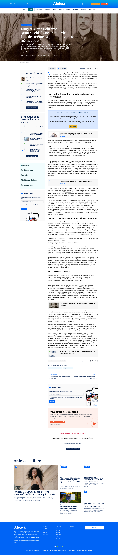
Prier (30, 9)
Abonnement (59, 534)
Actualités (61, 9)
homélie (85, 290)
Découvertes (75, 9)
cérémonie (80, 83)
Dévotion (29, 22)
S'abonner (94, 527)
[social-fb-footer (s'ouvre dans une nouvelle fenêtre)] (57, 546)
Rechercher (30, 4)
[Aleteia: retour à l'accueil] (59, 3)
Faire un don (73, 126)
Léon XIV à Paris (92, 9)
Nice (86, 491)
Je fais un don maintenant (56, 421)
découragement (71, 207)
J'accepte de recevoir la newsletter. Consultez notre (66, 398)
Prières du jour (27, 185)
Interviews (47, 9)
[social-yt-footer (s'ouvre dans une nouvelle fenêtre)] (55, 546)
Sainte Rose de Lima (63, 6)
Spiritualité (83, 9)
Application (58, 530)
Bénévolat (87, 466)
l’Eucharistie (63, 279)
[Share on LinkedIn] (90, 68)
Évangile (24, 175)
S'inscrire (52, 401)
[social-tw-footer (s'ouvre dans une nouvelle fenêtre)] (60, 546)
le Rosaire (68, 192)
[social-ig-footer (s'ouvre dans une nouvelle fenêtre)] (63, 546)
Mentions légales (53, 550)
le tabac (70, 168)
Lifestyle (68, 9)
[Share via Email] (95, 68)
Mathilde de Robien (47, 55)
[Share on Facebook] (88, 68)
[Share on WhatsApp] (97, 68)
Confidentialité (88, 550)
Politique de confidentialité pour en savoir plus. (31, 205)
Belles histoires (39, 9)
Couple (65, 368)
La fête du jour (27, 170)
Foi (16, 466)
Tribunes (54, 9)
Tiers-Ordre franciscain (64, 190)
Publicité (58, 538)
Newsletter (58, 528)
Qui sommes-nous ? (44, 550)
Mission (63, 493)
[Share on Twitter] (92, 68)
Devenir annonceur (62, 550)
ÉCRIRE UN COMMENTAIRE (73, 448)
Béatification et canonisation (54, 368)
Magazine (58, 532)
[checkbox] (49, 397)
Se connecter (87, 4)
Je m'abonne (94, 4)
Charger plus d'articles (32, 107)
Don (57, 536)
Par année (72, 528)
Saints (70, 368)
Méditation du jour (29, 180)
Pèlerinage (64, 466)
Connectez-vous (78, 443)
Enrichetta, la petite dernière (61, 260)
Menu (24, 9)
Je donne (104, 4)
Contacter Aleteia (71, 550)
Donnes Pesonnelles (80, 550)
